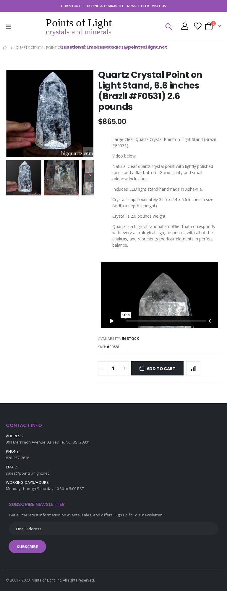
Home (5, 47)
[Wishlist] (197, 27)
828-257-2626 (17, 457)
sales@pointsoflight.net (27, 473)
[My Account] (184, 27)
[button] (88, 152)
